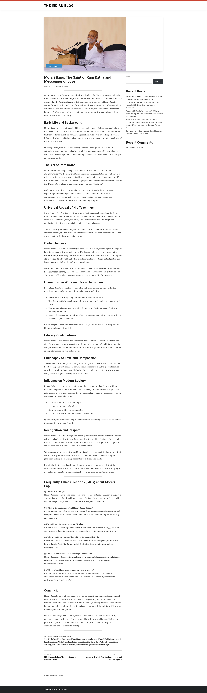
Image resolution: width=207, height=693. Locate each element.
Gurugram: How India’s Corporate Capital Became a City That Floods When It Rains (144, 132)
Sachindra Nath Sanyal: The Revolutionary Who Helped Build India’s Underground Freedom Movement (142, 105)
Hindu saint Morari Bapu (57, 639)
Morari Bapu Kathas (70, 642)
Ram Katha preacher (68, 645)
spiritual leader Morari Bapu (99, 645)
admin (48, 86)
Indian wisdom (65, 636)
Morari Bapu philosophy (99, 642)
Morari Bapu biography (84, 639)
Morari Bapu (71, 639)
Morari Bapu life (84, 642)
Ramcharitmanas (82, 645)
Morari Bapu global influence (104, 639)
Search (129, 77)
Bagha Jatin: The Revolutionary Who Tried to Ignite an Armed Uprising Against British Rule (144, 97)
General (56, 636)
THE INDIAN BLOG (59, 5)
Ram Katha (56, 645)
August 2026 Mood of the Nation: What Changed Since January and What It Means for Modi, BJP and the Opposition (144, 113)
